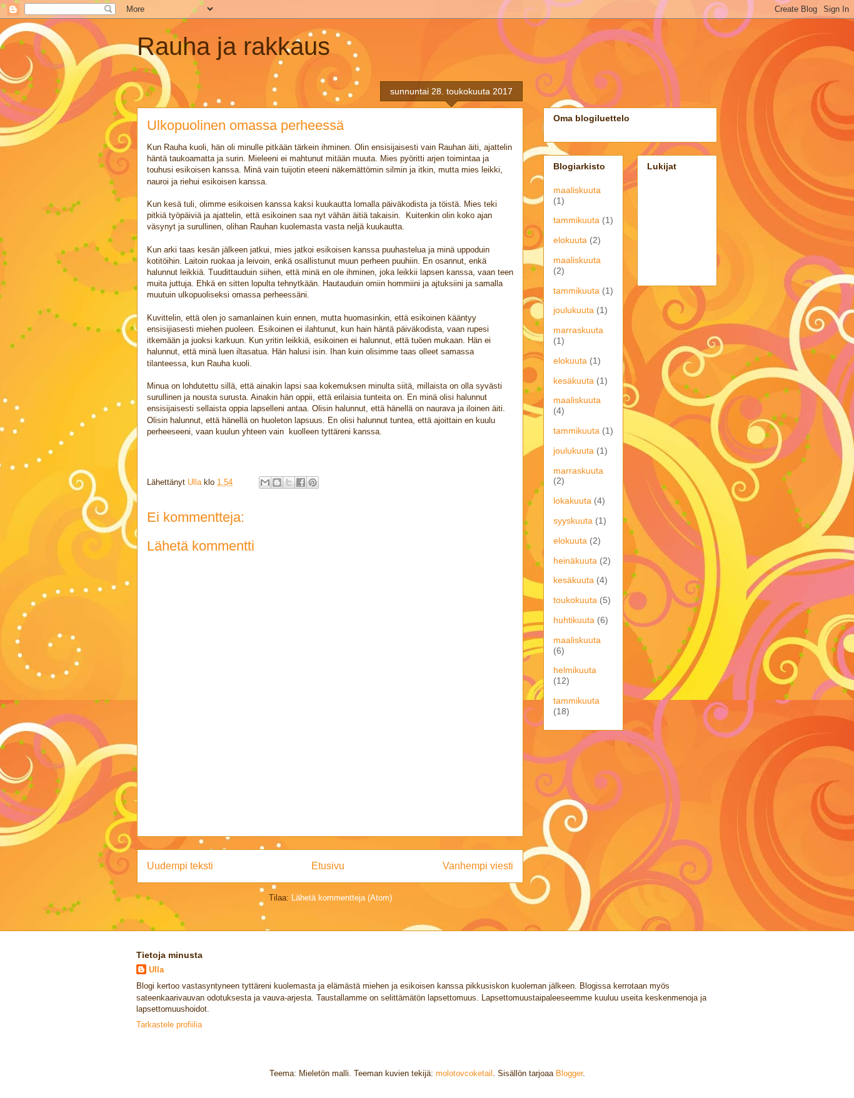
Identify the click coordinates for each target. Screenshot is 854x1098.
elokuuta (570, 240)
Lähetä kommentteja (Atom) (341, 897)
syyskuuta (573, 521)
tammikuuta (576, 220)
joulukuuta (573, 310)
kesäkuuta (573, 381)
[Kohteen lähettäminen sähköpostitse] (265, 482)
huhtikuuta (574, 620)
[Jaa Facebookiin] (300, 482)
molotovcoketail (464, 1073)
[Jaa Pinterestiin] (312, 482)
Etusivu (327, 866)
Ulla (156, 969)
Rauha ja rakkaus (233, 46)
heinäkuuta (575, 561)
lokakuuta (572, 501)
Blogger (569, 1073)
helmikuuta (574, 670)
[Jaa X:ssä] (289, 482)
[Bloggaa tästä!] (277, 482)
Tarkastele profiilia (169, 1024)
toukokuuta (575, 600)
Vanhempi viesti (478, 866)
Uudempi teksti (180, 866)
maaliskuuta (577, 190)
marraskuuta (578, 330)
